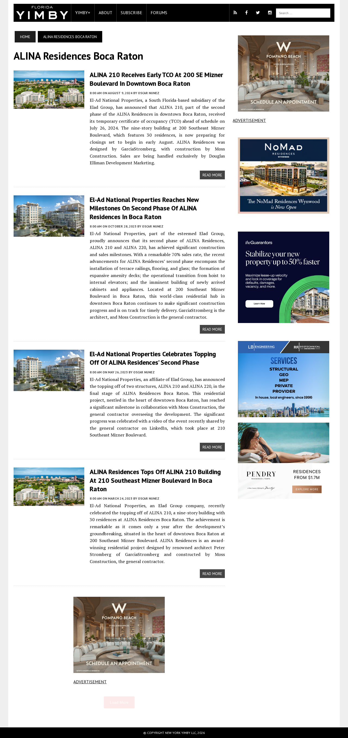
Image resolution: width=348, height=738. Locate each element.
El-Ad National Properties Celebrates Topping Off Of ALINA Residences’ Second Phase (153, 358)
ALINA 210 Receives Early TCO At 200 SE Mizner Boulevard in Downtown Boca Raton (156, 78)
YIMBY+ (82, 12)
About (105, 12)
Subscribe (131, 12)
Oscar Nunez (148, 93)
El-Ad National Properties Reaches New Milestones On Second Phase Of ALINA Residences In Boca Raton (144, 208)
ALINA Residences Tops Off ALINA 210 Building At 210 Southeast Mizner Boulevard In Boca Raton (155, 480)
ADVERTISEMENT (90, 681)
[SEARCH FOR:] (303, 12)
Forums (159, 12)
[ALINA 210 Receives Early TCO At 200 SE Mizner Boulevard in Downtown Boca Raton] (49, 105)
